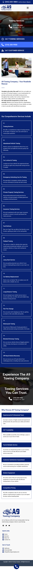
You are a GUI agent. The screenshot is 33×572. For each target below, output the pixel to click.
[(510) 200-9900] (10, 26)
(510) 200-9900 (18, 25)
